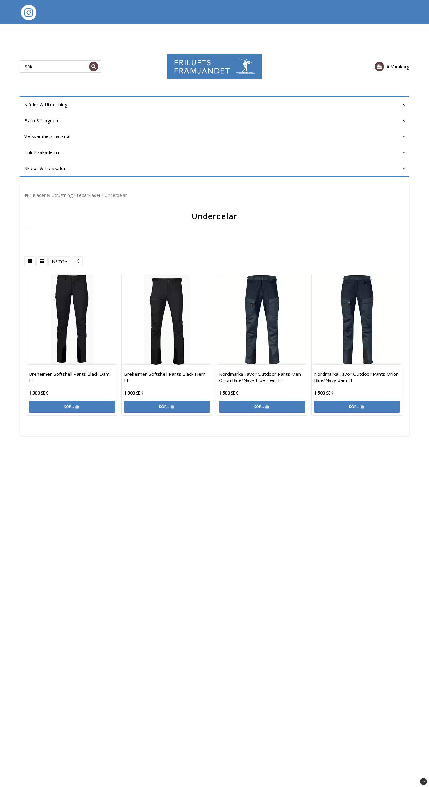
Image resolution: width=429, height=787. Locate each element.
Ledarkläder (88, 195)
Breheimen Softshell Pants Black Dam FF (69, 377)
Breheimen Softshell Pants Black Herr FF (164, 377)
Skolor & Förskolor (45, 168)
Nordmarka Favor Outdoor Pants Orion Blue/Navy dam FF (356, 377)
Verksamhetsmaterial (47, 136)
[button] (392, 66)
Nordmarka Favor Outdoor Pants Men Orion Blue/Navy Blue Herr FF (260, 377)
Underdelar (116, 195)
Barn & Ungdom (42, 121)
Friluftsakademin (42, 152)
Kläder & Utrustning (46, 105)
